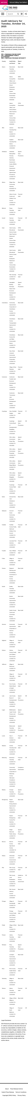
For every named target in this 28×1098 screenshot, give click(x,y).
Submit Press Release (8, 1092)
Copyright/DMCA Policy (9, 1095)
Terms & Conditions (20, 1092)
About (7, 1089)
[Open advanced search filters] (21, 14)
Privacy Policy (22, 1095)
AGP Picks (4, 2)
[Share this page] (26, 13)
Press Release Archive (16, 1089)
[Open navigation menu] (2, 13)
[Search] (18, 14)
